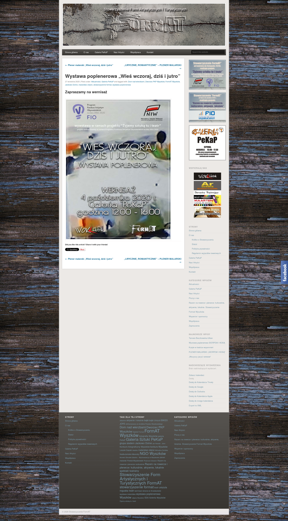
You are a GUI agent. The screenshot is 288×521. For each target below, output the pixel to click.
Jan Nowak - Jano (158, 443)
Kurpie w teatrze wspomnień (201, 347)
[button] (191, 378)
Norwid (122, 457)
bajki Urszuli (154, 420)
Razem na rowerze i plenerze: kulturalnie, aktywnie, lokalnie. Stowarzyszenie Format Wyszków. (207, 307)
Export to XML (195, 405)
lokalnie (135, 450)
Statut (194, 244)
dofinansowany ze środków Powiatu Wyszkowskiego (144, 424)
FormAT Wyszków (172, 81)
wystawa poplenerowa (121, 84)
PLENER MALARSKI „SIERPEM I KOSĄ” (207, 352)
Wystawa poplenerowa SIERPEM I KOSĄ (207, 342)
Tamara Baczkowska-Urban (201, 338)
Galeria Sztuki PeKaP (144, 439)
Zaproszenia (194, 325)
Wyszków (125, 497)
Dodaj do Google (196, 386)
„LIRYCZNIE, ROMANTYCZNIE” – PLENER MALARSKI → (152, 66)
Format (141, 432)
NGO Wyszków (153, 453)
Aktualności (96, 81)
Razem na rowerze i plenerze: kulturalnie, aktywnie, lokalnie (143, 465)
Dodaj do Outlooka (197, 391)
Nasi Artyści (119, 52)
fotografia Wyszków (148, 435)
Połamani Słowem (150, 461)
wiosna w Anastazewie (151, 490)
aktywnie (123, 420)
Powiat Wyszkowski (135, 460)
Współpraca (135, 52)
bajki (146, 420)
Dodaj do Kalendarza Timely (201, 382)
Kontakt (150, 52)
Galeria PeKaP (101, 52)
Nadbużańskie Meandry (129, 454)
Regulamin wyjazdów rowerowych (206, 253)
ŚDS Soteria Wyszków (154, 497)
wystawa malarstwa (128, 494)
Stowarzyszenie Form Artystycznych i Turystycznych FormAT (141, 478)
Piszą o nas (194, 298)
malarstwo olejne (86, 84)
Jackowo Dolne (71, 84)
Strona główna (71, 52)
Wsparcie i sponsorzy (198, 316)
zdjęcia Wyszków (138, 498)
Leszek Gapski (126, 450)
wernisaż (138, 490)
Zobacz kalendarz (196, 375)
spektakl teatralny (129, 470)
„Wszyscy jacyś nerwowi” (200, 356)
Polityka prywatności (201, 248)
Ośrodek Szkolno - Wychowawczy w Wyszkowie (142, 457)
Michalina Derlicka (161, 450)
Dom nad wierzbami (136, 81)
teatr (156, 487)
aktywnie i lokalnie (135, 420)
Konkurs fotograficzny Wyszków (135, 446)
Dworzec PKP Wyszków (155, 81)
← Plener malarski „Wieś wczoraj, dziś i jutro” (89, 65)
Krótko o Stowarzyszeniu (203, 239)
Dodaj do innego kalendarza (201, 400)
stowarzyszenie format (102, 84)
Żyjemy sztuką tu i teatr (128, 501)
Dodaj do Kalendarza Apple (200, 396)
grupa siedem (127, 443)
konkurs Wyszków (159, 446)
